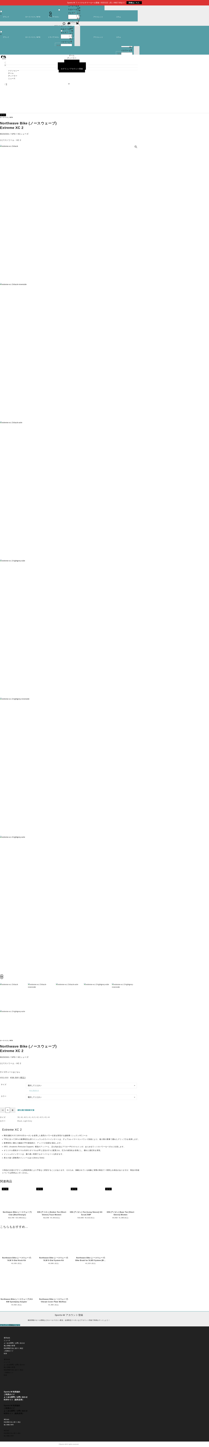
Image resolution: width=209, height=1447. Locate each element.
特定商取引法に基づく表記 (13, 1348)
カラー (3, 1096)
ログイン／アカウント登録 (72, 69)
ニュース (11, 78)
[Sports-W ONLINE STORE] (69, 48)
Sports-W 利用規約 (12, 1392)
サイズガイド (34, 1090)
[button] (10, 1072)
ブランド (6, 17)
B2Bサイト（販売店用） (14, 1400)
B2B (5, 1353)
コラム (118, 17)
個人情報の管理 (9, 1346)
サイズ (3, 1084)
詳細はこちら (134, 3)
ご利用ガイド (8, 1351)
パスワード (73, 22)
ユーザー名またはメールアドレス (73, 9)
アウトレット (98, 17)
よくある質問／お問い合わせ (14, 1343)
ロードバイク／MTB (32, 17)
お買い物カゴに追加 (26, 1110)
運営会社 (7, 1338)
